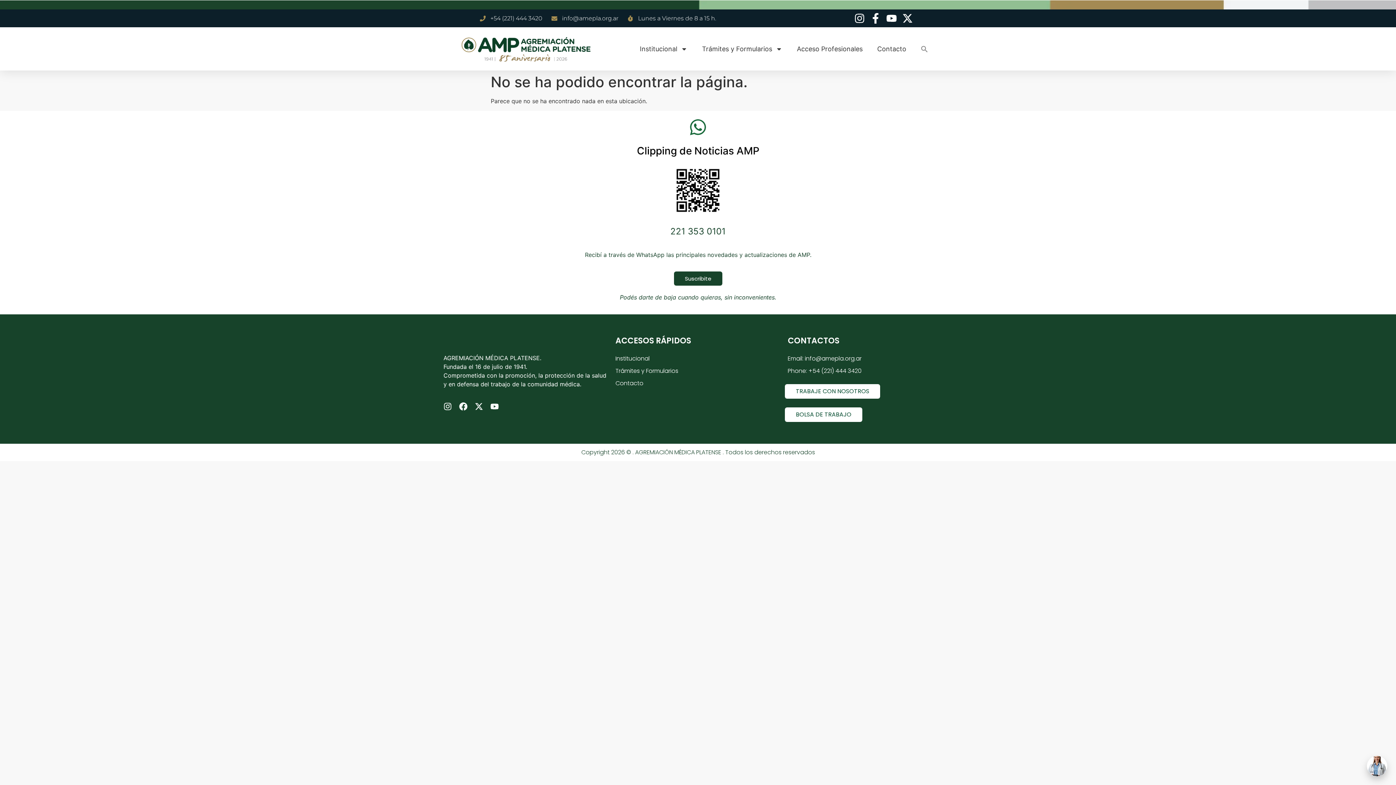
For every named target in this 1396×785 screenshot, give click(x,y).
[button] (924, 49)
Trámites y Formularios (737, 49)
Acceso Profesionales (830, 49)
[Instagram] (448, 406)
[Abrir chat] (1377, 766)
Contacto (891, 49)
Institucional (658, 49)
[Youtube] (494, 406)
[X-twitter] (479, 406)
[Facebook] (463, 406)
